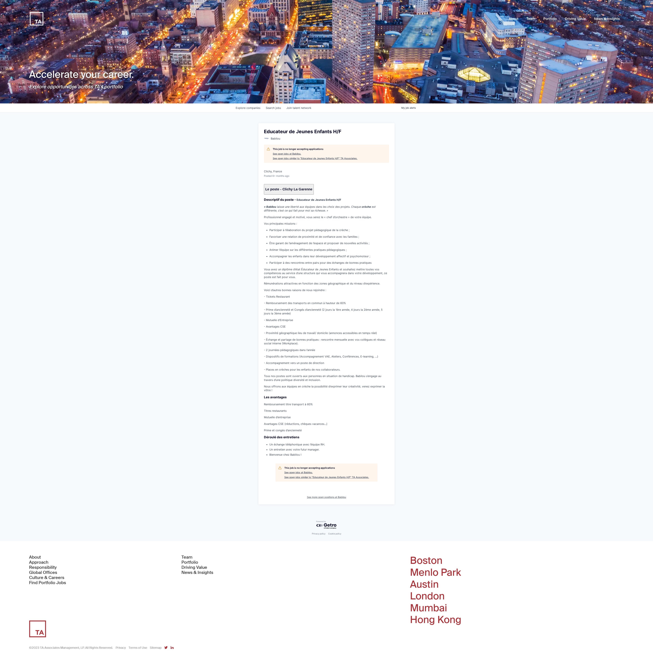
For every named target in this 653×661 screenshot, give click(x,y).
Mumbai (428, 608)
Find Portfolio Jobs (47, 582)
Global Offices (43, 572)
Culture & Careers (46, 577)
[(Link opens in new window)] (166, 647)
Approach (38, 562)
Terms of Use (138, 648)
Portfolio (189, 562)
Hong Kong (435, 620)
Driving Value (194, 567)
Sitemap (156, 648)
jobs (273, 108)
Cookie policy (334, 533)
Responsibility (43, 567)
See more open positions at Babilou (326, 497)
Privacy (121, 648)
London (427, 596)
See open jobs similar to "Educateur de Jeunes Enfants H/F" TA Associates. (315, 158)
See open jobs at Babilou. (287, 153)
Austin (424, 584)
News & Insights (197, 572)
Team (186, 557)
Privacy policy (318, 533)
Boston (426, 561)
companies (248, 108)
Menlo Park (435, 572)
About (35, 557)
